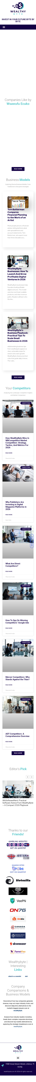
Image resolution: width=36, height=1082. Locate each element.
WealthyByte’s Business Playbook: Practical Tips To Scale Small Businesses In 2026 (18, 335)
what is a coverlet (14, 976)
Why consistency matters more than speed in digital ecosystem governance (26, 78)
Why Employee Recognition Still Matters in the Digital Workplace (26, 64)
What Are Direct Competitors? (13, 564)
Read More (9, 453)
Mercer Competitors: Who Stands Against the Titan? (18, 678)
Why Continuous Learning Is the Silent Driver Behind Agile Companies (26, 149)
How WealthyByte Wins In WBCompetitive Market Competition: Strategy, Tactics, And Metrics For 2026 (17, 443)
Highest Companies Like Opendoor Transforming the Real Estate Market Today (17, 118)
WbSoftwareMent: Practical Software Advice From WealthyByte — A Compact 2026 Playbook (17, 802)
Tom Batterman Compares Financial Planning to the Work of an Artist (17, 215)
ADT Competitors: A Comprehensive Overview (18, 735)
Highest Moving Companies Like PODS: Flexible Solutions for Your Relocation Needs (11, 129)
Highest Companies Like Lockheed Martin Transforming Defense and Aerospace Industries (26, 127)
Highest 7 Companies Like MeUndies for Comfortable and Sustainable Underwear (11, 146)
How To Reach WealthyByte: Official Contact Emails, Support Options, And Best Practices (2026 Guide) (18, 48)
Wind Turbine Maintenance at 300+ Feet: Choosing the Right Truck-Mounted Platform (10, 58)
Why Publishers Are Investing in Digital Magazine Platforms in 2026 (16, 505)
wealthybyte (18, 1026)
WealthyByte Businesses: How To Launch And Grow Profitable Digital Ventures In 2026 (18, 274)
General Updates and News (12, 42)
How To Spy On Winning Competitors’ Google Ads (17, 621)
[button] (4, 27)
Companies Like (9, 112)
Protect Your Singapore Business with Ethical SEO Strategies (11, 81)
